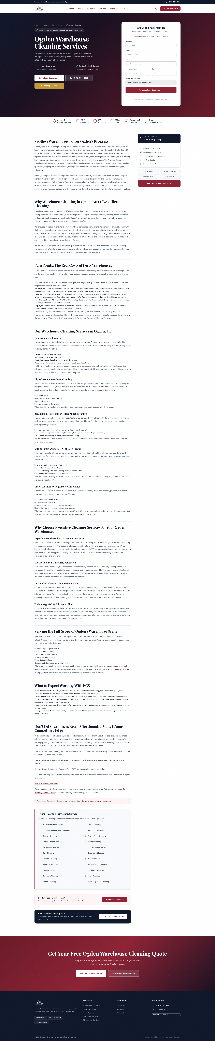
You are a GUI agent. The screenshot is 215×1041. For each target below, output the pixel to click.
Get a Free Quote (170, 8)
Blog (126, 8)
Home (71, 8)
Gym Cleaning (48, 853)
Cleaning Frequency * (133, 78)
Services (102, 8)
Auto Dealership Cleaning (53, 825)
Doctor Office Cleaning (52, 842)
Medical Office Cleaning (97, 865)
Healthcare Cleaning (96, 853)
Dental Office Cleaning (97, 836)
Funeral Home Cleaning (97, 847)
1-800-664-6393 (174, 2)
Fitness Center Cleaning (52, 847)
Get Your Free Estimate (158, 183)
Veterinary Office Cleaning (98, 882)
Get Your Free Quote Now (46, 783)
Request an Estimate (161, 1015)
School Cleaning (49, 882)
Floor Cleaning (88, 1013)
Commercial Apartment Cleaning (56, 830)
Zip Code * (156, 69)
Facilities (90, 8)
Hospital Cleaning (50, 859)
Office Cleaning (49, 870)
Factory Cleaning (94, 842)
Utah (53, 25)
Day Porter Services (96, 830)
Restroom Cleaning (50, 876)
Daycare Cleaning (50, 836)
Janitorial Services (50, 865)
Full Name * (130, 41)
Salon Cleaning (94, 876)
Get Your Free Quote (89, 973)
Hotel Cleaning (94, 859)
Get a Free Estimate (48, 78)
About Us (121, 1006)
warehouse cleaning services (97, 801)
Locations (114, 8)
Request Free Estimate (149, 90)
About (80, 8)
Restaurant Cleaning (96, 870)
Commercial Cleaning (91, 1006)
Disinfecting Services (91, 1020)
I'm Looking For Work (49, 85)
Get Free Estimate (113, 899)
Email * (128, 60)
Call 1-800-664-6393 (114, 916)
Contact (120, 1013)
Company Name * (132, 69)
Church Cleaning (94, 825)
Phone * (128, 50)
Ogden (60, 25)
